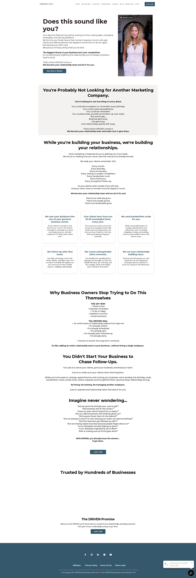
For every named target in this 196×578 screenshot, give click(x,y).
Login (137, 4)
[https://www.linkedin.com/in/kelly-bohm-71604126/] (98, 555)
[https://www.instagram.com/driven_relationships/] (92, 555)
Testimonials (106, 4)
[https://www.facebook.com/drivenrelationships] (86, 555)
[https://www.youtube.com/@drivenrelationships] (111, 555)
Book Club (129, 4)
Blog (122, 4)
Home (78, 4)
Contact (115, 4)
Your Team (96, 4)
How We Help (86, 4)
